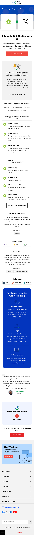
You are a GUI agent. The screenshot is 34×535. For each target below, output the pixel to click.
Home (3, 9)
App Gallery (11, 9)
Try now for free (17, 54)
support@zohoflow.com (12, 507)
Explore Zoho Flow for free (17, 205)
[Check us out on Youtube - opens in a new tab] (15, 512)
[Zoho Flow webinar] (17, 454)
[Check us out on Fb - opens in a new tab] (3, 512)
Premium (9, 271)
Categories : (16, 230)
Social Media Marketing (20, 271)
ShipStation (20, 9)
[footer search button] (30, 522)
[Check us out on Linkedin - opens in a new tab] (10, 512)
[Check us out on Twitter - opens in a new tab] (6, 512)
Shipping (17, 233)
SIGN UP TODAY (17, 435)
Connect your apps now (17, 94)
